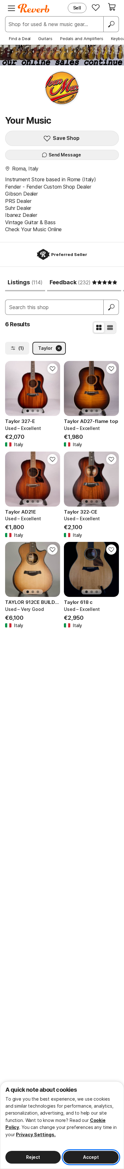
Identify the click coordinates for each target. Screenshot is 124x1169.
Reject (33, 1157)
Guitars (45, 38)
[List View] (110, 327)
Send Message (65, 154)
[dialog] (62, 1125)
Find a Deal (20, 38)
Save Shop (66, 138)
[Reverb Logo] (34, 8)
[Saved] (95, 7)
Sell (77, 7)
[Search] (111, 24)
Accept (91, 1157)
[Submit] (111, 307)
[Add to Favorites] (52, 368)
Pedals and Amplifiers (81, 38)
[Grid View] (99, 327)
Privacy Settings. (36, 1134)
